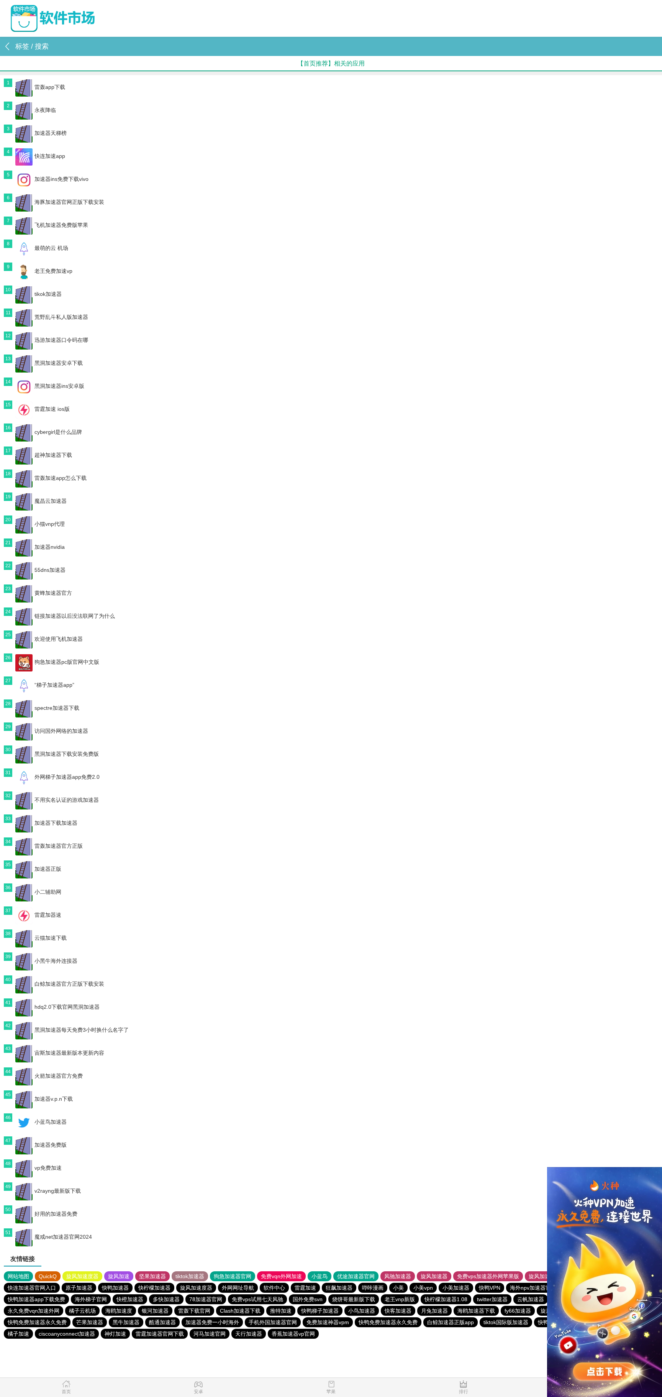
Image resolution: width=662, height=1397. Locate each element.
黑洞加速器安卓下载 (58, 363)
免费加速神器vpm (327, 1322)
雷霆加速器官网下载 (160, 1334)
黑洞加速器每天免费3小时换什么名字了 (81, 1030)
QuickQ (48, 1276)
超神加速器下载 (53, 455)
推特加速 (281, 1311)
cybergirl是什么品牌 (58, 432)
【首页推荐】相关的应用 (331, 63)
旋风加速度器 (82, 1276)
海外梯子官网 (91, 1299)
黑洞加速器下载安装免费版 (66, 754)
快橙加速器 (129, 1299)
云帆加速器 (530, 1299)
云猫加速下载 (50, 938)
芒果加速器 (89, 1322)
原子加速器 (79, 1288)
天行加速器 (248, 1334)
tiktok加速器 (189, 1276)
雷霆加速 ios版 (52, 409)
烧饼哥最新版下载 (353, 1299)
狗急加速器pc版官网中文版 (66, 662)
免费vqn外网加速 (281, 1276)
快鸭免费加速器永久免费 (37, 1322)
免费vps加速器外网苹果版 (488, 1276)
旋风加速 (118, 1276)
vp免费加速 (48, 1168)
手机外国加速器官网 (273, 1322)
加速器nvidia (49, 547)
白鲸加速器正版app (450, 1322)
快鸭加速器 (115, 1288)
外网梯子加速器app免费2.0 (67, 777)
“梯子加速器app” (54, 685)
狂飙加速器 (339, 1288)
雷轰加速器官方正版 (58, 846)
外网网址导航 (238, 1288)
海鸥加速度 (118, 1311)
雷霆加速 (305, 1288)
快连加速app (49, 156)
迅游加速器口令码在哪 (61, 340)
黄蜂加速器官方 (53, 593)
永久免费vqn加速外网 (33, 1311)
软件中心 (274, 1288)
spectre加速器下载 (56, 708)
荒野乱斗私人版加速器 (61, 317)
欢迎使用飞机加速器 (58, 639)
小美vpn (423, 1288)
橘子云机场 (82, 1311)
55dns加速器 (50, 570)
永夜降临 (45, 110)
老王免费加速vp (53, 271)
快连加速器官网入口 (32, 1288)
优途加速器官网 (356, 1276)
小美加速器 (455, 1288)
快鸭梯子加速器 (320, 1311)
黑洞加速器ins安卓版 (59, 386)
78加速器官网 (205, 1299)
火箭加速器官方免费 (58, 1076)
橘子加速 (18, 1334)
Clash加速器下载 (240, 1311)
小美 (398, 1288)
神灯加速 (115, 1334)
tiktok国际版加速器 (505, 1322)
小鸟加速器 (361, 1311)
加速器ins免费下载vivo (61, 179)
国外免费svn (308, 1299)
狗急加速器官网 (232, 1276)
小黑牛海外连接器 (55, 961)
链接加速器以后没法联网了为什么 (74, 616)
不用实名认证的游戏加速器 (66, 800)
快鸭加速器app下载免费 (36, 1299)
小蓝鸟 (319, 1276)
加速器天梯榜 (50, 133)
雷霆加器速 (47, 915)
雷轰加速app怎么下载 (60, 478)
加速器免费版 (50, 1145)
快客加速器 (398, 1311)
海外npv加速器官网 (533, 1288)
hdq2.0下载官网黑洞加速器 (67, 1007)
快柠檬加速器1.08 (445, 1299)
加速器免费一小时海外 (212, 1322)
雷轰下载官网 (194, 1311)
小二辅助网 (47, 892)
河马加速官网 (209, 1334)
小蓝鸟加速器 (50, 1122)
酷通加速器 (162, 1322)
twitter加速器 (492, 1299)
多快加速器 (166, 1299)
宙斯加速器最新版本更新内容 (69, 1053)
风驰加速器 (397, 1276)
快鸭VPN (489, 1288)
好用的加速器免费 (55, 1214)
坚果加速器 (152, 1276)
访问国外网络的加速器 (61, 731)
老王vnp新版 (400, 1299)
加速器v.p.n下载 (53, 1099)
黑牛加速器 (126, 1322)
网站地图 (18, 1276)
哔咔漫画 (372, 1288)
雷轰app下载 (49, 87)
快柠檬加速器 (154, 1288)
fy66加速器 (518, 1311)
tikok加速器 (48, 294)
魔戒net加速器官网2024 (63, 1237)
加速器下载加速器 (55, 823)
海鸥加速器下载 (476, 1311)
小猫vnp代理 (49, 524)
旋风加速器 (434, 1276)
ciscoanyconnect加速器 (67, 1334)
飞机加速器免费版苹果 (61, 225)
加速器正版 (47, 869)
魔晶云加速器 (50, 501)
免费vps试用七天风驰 (257, 1299)
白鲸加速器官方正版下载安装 (69, 984)
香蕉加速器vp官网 (293, 1334)
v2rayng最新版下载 (57, 1191)
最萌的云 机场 (51, 248)
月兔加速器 (434, 1311)
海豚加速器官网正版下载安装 (69, 202)
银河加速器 (155, 1311)
